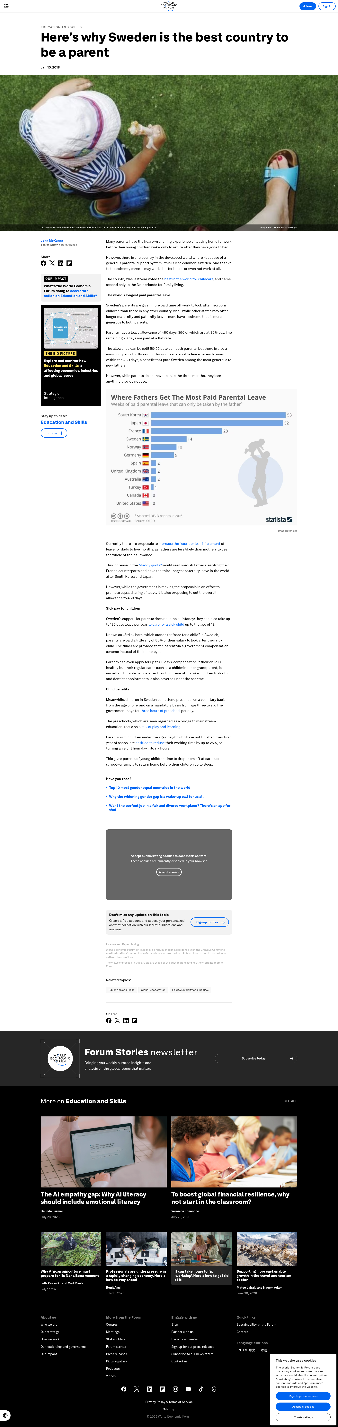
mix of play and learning (160, 727)
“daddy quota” (150, 565)
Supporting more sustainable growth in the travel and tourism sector (264, 1275)
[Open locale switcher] (5, 1415)
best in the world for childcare (188, 279)
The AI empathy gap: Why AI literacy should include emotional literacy (93, 1197)
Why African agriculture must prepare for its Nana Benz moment (70, 1273)
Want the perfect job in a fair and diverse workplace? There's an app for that (169, 808)
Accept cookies (169, 872)
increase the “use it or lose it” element (189, 543)
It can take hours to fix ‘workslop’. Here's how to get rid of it (201, 1275)
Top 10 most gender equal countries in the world (149, 788)
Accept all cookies (303, 1406)
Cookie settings (303, 1417)
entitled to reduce (150, 743)
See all (290, 1101)
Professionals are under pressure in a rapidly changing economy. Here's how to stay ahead (136, 1275)
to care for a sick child (166, 624)
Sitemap (169, 1409)
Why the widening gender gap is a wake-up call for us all (156, 797)
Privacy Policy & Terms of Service (169, 1402)
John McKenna (52, 240)
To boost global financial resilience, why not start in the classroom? (230, 1197)
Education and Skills (61, 27)
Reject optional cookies (303, 1396)
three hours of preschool (160, 711)
